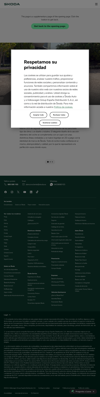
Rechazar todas (59, 115)
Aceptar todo (38, 115)
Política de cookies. (63, 107)
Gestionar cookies (50, 123)
